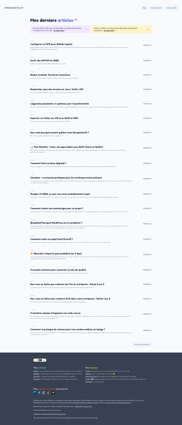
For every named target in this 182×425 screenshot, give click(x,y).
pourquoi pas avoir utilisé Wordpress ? (118, 403)
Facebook (88, 382)
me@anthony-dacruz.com (83, 406)
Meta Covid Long (91, 376)
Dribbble (36, 374)
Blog (144, 8)
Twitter (87, 371)
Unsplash (36, 376)
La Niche (88, 379)
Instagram (37, 379)
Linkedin (88, 374)
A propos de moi (156, 8)
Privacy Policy (74, 418)
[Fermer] (86, 29)
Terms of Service (87, 418)
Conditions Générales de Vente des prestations (49, 414)
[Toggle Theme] (40, 360)
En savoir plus (59, 30)
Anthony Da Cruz (13, 8)
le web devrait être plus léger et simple (85, 403)
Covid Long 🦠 (172, 8)
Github (35, 371)
